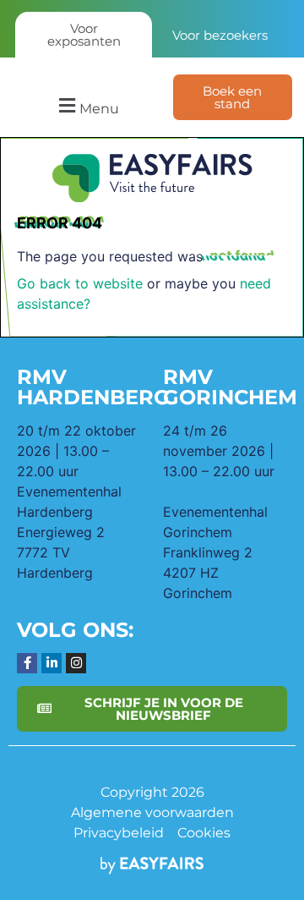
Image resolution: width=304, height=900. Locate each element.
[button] (86, 106)
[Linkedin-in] (51, 663)
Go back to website (80, 283)
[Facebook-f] (27, 663)
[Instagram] (76, 663)
